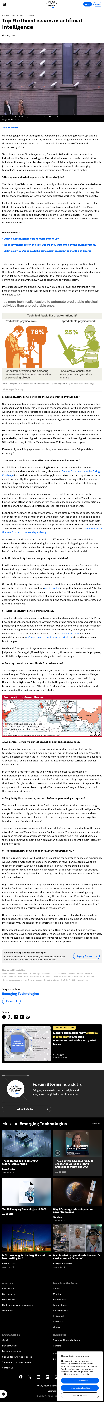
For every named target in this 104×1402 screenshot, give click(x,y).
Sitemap (52, 1391)
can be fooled (52, 588)
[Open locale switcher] (3, 1394)
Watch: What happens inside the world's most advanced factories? (76, 1257)
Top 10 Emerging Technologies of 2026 (24, 1209)
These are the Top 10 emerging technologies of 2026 (20, 1162)
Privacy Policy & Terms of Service (52, 1385)
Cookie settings (80, 1395)
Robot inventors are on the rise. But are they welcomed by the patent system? (50, 244)
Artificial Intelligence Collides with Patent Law (31, 238)
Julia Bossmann (10, 127)
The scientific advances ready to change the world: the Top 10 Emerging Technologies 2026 (74, 1163)
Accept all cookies (80, 1381)
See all (97, 1123)
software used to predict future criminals (49, 637)
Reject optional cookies (80, 1388)
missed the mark (70, 633)
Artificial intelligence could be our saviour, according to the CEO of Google (47, 251)
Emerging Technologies (18, 15)
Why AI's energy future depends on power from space (73, 1211)
